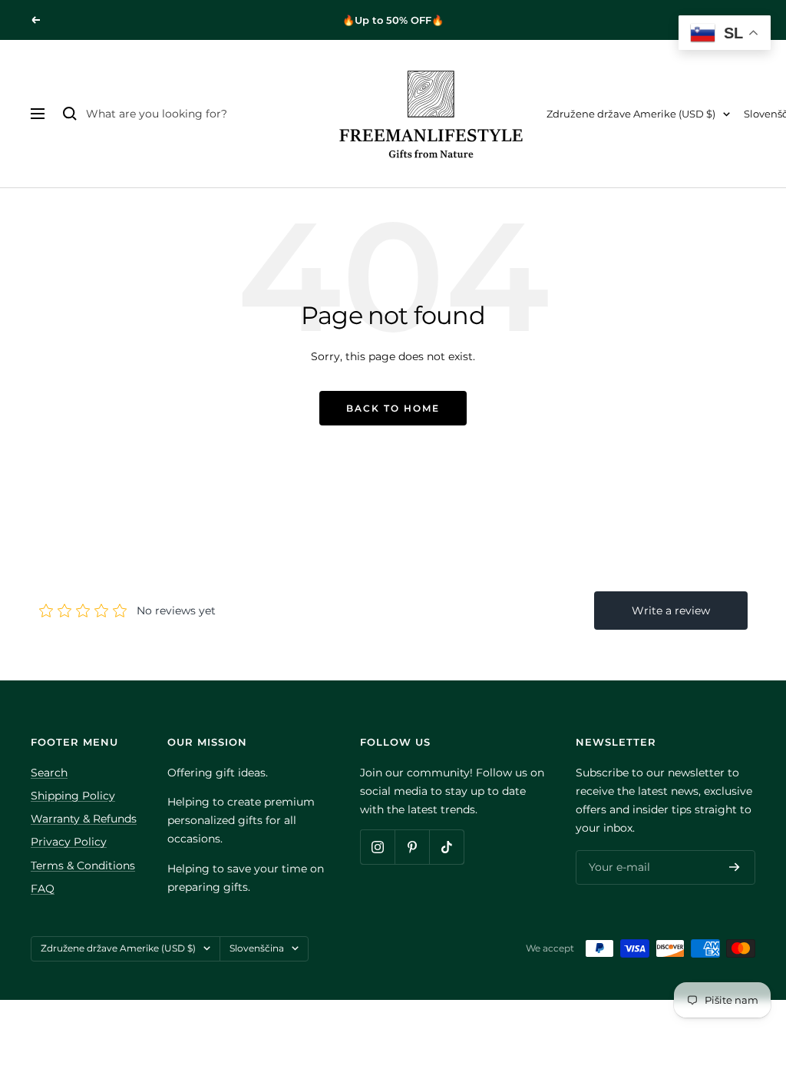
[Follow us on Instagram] (377, 846)
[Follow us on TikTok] (446, 846)
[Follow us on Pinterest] (412, 846)
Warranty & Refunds (84, 819)
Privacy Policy (69, 842)
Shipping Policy (73, 796)
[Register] (734, 867)
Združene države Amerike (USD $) (631, 114)
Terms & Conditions (83, 865)
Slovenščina (257, 948)
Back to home (393, 408)
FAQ (42, 888)
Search (49, 772)
